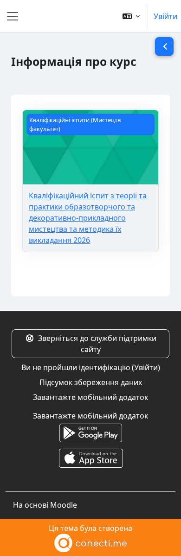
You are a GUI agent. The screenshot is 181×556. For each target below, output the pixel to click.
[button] (131, 16)
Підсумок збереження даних (90, 382)
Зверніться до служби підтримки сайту (97, 343)
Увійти (165, 16)
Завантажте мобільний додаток (90, 397)
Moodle (63, 505)
